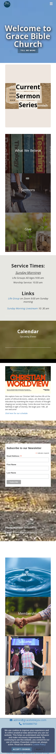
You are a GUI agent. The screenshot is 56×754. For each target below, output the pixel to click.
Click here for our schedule (16, 413)
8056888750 (30, 724)
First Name (11, 464)
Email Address (14, 456)
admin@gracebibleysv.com (29, 720)
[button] (28, 50)
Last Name (11, 473)
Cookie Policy (39, 744)
